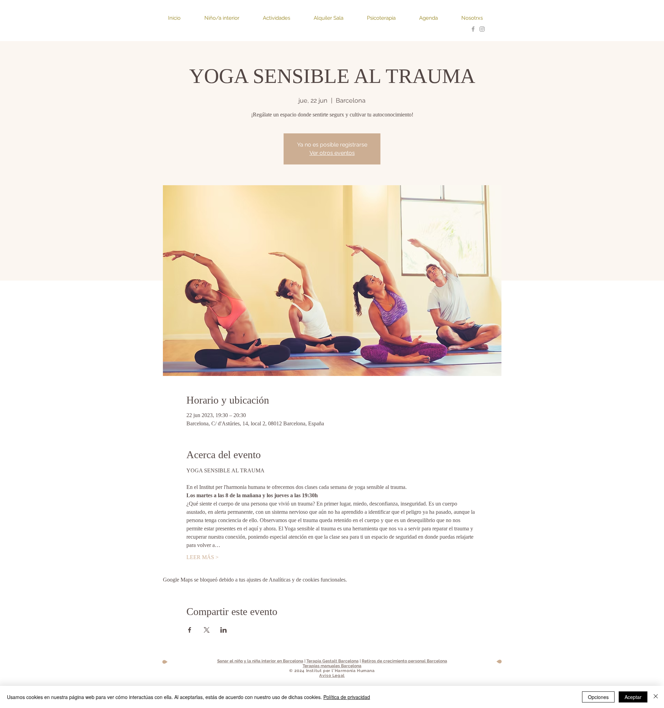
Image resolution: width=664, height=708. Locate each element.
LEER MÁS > (202, 557)
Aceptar (633, 696)
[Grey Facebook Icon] (473, 29)
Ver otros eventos (332, 153)
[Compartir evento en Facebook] (189, 630)
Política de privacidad (346, 696)
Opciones (598, 696)
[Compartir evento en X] (206, 630)
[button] (181, 18)
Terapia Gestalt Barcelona (332, 661)
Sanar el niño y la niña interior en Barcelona (260, 661)
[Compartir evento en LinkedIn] (223, 630)
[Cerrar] (656, 696)
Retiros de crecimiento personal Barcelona (404, 661)
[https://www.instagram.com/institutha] (482, 29)
